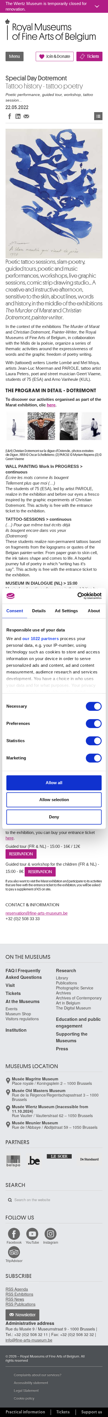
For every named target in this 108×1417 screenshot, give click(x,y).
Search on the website (10, 1200)
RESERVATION (21, 854)
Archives (63, 992)
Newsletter (26, 1315)
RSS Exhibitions (19, 1294)
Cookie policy (24, 1398)
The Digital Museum (73, 1007)
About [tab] (94, 610)
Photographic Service (74, 987)
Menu (14, 56)
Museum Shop (18, 1013)
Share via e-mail (26, 116)
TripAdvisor (14, 1260)
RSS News (15, 1299)
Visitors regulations (22, 1018)
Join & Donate (58, 56)
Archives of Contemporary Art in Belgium (79, 1000)
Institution (16, 1030)
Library (62, 977)
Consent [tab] (14, 610)
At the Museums (23, 1001)
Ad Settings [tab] (66, 610)
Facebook (14, 1242)
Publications (66, 982)
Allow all (54, 782)
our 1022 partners (40, 638)
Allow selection (54, 799)
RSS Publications (20, 1304)
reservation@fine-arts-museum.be (37, 913)
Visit (10, 985)
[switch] (94, 723)
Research (66, 970)
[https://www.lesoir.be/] (60, 1155)
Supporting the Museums (72, 1037)
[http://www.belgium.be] (34, 1160)
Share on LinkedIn (18, 116)
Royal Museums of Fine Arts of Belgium (5, 24)
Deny (54, 816)
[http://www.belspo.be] (14, 1160)
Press (62, 1048)
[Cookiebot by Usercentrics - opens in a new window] (78, 595)
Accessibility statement (31, 1382)
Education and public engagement (78, 1022)
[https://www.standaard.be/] (89, 1159)
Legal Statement (26, 1390)
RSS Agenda (17, 1289)
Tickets (93, 56)
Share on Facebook (10, 116)
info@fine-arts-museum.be (29, 1340)
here (51, 405)
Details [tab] (39, 610)
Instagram (50, 1242)
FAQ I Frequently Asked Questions (24, 973)
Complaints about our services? (37, 1374)
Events (98, 116)
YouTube (32, 1242)
